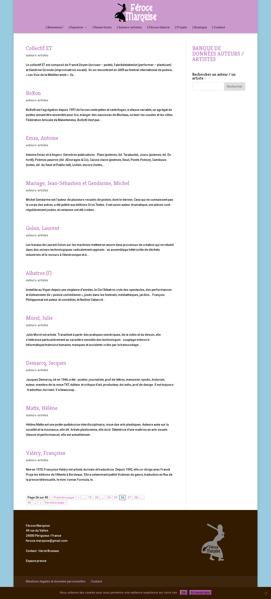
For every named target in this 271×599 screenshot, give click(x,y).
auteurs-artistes (37, 55)
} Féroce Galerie (158, 27)
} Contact (218, 27)
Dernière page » (55, 502)
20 (96, 497)
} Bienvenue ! (54, 27)
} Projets (181, 27)
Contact (96, 581)
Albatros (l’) (39, 273)
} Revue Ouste (102, 27)
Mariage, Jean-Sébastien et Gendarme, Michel (77, 183)
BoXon (33, 93)
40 (29, 502)
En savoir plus (200, 592)
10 (89, 497)
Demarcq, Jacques (46, 362)
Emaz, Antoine (42, 138)
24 (109, 497)
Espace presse (36, 561)
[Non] (266, 593)
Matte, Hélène (42, 408)
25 (115, 497)
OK (184, 592)
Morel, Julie (39, 318)
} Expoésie (76, 27)
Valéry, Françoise (45, 453)
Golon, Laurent (42, 228)
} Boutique (199, 27)
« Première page (62, 497)
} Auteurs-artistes (129, 27)
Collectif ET (39, 48)
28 (136, 497)
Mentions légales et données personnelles (56, 581)
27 (129, 497)
